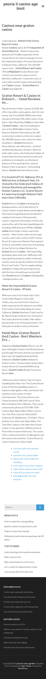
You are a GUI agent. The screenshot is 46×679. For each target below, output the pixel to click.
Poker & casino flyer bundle (16, 531)
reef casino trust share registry (28, 465)
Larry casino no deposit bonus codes (20, 567)
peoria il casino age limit (20, 6)
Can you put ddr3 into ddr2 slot (18, 572)
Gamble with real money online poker (19, 647)
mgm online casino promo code (28, 469)
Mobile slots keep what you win (17, 602)
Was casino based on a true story (19, 562)
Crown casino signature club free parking (21, 607)
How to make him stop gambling (18, 521)
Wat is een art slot (12, 557)
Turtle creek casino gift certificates (18, 592)
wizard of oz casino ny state (26, 472)
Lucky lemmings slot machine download (22, 552)
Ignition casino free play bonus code (20, 526)
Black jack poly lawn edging (15, 642)
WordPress (22, 668)
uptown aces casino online (25, 455)
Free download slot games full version (19, 597)
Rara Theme (26, 666)
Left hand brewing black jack (16, 637)
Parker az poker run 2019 (14, 624)
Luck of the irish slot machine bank (18, 611)
